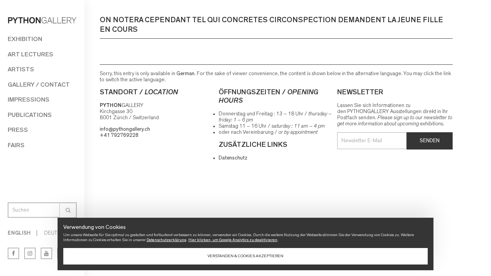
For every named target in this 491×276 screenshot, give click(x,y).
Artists (21, 69)
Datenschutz (233, 158)
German (185, 73)
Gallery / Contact (39, 84)
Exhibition (25, 39)
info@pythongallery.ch (125, 129)
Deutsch (55, 233)
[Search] (68, 210)
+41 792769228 (119, 135)
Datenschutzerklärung (166, 240)
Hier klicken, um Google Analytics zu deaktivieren (232, 240)
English (19, 233)
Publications (30, 115)
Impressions (28, 99)
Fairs (16, 145)
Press (18, 130)
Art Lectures (30, 54)
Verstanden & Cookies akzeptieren (245, 256)
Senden (430, 140)
